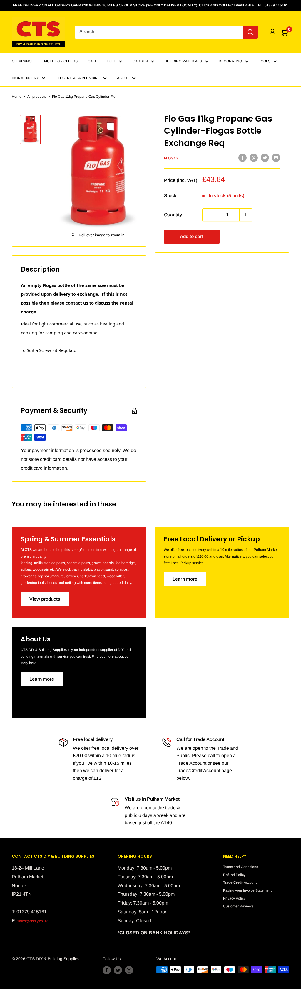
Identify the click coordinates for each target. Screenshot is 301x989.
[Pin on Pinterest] (254, 158)
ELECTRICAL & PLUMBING (78, 78)
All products (36, 96)
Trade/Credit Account (240, 882)
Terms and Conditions (240, 867)
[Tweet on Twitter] (265, 158)
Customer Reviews (238, 906)
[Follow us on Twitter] (118, 970)
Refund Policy (234, 875)
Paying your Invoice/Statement (247, 890)
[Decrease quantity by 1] (209, 215)
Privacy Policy (234, 898)
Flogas (171, 158)
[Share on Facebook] (242, 158)
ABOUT (123, 78)
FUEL (111, 61)
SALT (92, 61)
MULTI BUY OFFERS (61, 61)
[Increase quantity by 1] (246, 215)
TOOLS (264, 61)
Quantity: (174, 214)
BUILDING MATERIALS (183, 61)
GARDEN (140, 61)
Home (16, 96)
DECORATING (230, 61)
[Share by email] (276, 158)
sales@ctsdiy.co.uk (32, 921)
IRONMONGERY (25, 78)
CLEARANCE (23, 61)
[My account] (272, 32)
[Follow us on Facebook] (107, 970)
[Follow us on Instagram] (129, 970)
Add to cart (191, 236)
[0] (284, 32)
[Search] (250, 32)
